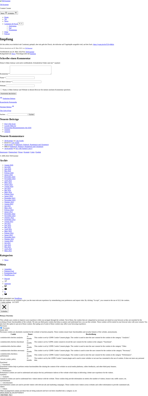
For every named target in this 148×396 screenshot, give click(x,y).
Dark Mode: (5, 395)
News (6, 21)
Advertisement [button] (5, 381)
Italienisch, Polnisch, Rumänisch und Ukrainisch (32, 145)
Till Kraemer (4, 5)
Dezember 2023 (9, 198)
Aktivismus (12, 26)
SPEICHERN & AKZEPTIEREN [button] (12, 393)
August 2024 (8, 186)
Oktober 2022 (9, 218)
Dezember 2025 (9, 177)
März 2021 (8, 251)
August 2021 (8, 241)
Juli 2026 (7, 167)
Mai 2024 (7, 190)
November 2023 (9, 200)
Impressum (3, 152)
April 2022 (8, 229)
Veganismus (13, 30)
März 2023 (8, 208)
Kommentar (4, 74)
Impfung (33, 54)
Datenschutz (13, 152)
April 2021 (8, 249)
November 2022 (9, 216)
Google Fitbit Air (10, 126)
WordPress (18, 298)
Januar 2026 (8, 175)
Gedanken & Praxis (11, 24)
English (38, 152)
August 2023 (8, 204)
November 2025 (9, 179)
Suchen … (3, 114)
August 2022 (8, 221)
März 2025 (8, 183)
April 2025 (8, 181)
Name (2, 78)
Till (5, 19)
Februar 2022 (9, 233)
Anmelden (7, 269)
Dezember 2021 (9, 237)
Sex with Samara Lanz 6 (23, 148)
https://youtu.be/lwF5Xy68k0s (103, 44)
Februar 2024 (9, 194)
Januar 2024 (8, 196)
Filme (6, 32)
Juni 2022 (7, 225)
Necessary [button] (3, 326)
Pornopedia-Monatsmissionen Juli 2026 (17, 128)
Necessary (6, 328)
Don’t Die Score (10, 124)
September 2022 (9, 220)
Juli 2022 (7, 223)
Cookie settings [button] (6, 302)
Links (32, 152)
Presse (20, 152)
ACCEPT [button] (15, 302)
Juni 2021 (7, 245)
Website (2, 86)
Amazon (7, 132)
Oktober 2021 (9, 239)
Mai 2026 (7, 171)
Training (7, 130)
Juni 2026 (7, 169)
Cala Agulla (19, 141)
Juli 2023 (7, 206)
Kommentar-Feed (10, 273)
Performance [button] (4, 368)
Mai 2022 (7, 227)
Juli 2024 (7, 188)
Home (6, 17)
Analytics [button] (3, 374)
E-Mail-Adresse (6, 82)
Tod (10, 28)
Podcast (7, 34)
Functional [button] (3, 362)
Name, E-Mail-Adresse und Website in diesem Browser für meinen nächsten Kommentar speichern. (37, 90)
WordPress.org (9, 275)
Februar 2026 (9, 173)
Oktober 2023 (9, 202)
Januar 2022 (8, 235)
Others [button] (2, 387)
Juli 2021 (7, 243)
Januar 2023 (8, 212)
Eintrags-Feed (9, 271)
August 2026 (8, 165)
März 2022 (8, 231)
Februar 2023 (9, 210)
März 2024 (8, 192)
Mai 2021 (7, 247)
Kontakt (26, 152)
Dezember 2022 (9, 214)
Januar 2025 (8, 184)
